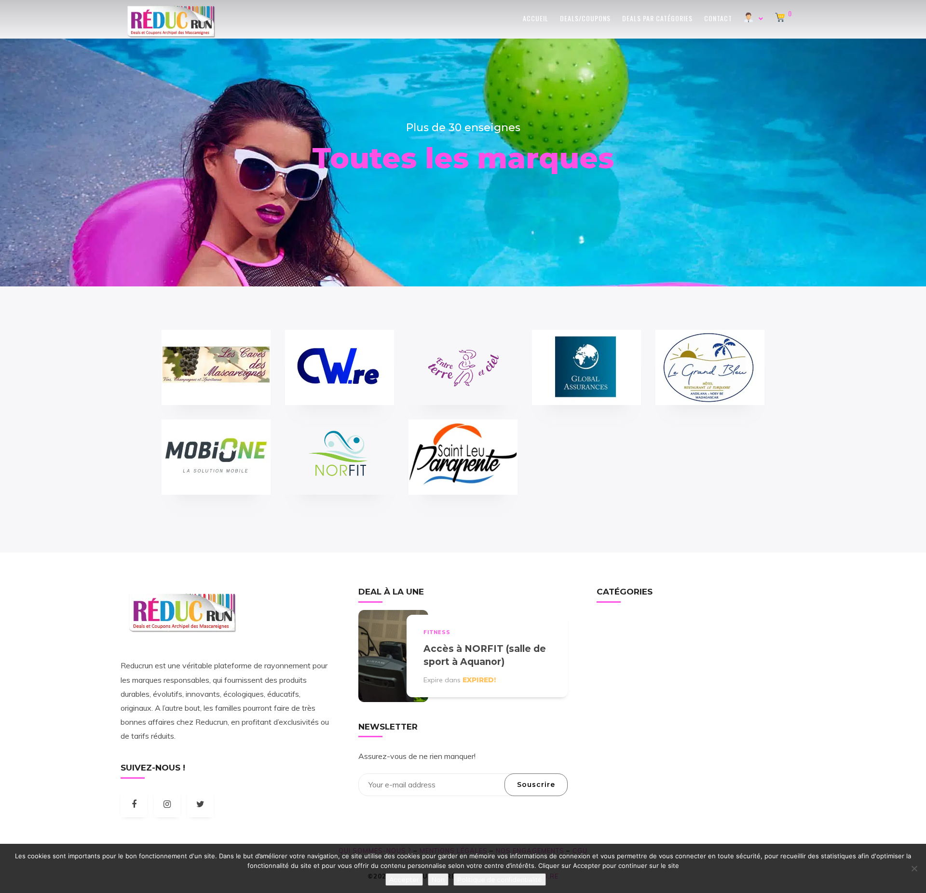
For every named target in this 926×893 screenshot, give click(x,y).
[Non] (914, 868)
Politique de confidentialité (499, 879)
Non (438, 879)
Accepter (404, 879)
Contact (718, 18)
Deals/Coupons (585, 18)
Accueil (535, 18)
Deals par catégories (657, 18)
